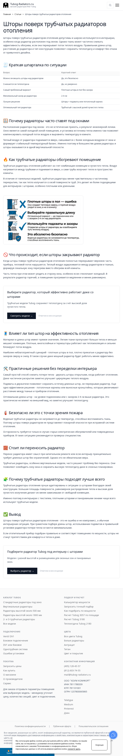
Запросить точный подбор (79, 606)
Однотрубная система (15, 649)
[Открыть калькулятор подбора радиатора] (110, 5)
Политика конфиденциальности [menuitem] (30, 726)
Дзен (67, 713)
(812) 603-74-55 (72, 670)
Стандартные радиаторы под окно (22, 602)
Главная (7, 14)
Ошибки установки (13, 653)
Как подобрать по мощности (80, 610)
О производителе (13, 679)
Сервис (7, 683)
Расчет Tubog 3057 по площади (81, 615)
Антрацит (69, 644)
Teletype (68, 700)
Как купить (9, 670)
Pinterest (69, 708)
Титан (67, 649)
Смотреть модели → (21, 315)
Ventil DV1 (8, 636)
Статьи (18, 14)
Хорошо (99, 744)
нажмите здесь (74, 749)
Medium (68, 704)
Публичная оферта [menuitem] (62, 726)
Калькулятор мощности (77, 602)
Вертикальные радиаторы (17, 606)
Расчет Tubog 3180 (74, 619)
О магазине (9, 674)
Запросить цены (12, 666)
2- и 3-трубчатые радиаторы (19, 619)
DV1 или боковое (12, 644)
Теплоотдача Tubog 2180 (77, 623)
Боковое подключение (15, 640)
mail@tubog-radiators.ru (77, 674)
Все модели (9, 623)
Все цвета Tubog (73, 636)
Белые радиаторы (74, 640)
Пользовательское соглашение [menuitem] (93, 726)
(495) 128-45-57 (72, 666)
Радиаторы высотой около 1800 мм (22, 615)
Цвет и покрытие (73, 653)
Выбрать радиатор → (22, 570)
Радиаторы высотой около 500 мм (22, 610)
